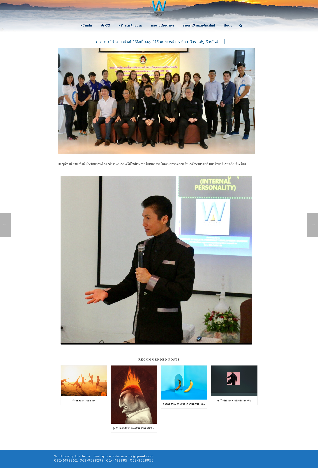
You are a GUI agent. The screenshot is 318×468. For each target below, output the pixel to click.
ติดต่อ (228, 25)
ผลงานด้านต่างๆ (162, 25)
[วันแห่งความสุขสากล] (84, 380)
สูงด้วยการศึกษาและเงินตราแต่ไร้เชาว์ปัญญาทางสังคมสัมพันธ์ (135, 428)
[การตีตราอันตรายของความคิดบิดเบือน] (184, 382)
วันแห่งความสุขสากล (83, 400)
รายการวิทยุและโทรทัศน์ (199, 25)
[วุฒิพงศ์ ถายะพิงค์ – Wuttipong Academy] (159, 9)
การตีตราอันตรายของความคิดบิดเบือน (184, 404)
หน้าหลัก (86, 25)
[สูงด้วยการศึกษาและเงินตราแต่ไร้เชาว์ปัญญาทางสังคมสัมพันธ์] (134, 394)
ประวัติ (105, 25)
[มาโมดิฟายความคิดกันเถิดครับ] (234, 380)
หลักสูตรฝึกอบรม (130, 25)
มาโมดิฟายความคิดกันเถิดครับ (234, 400)
